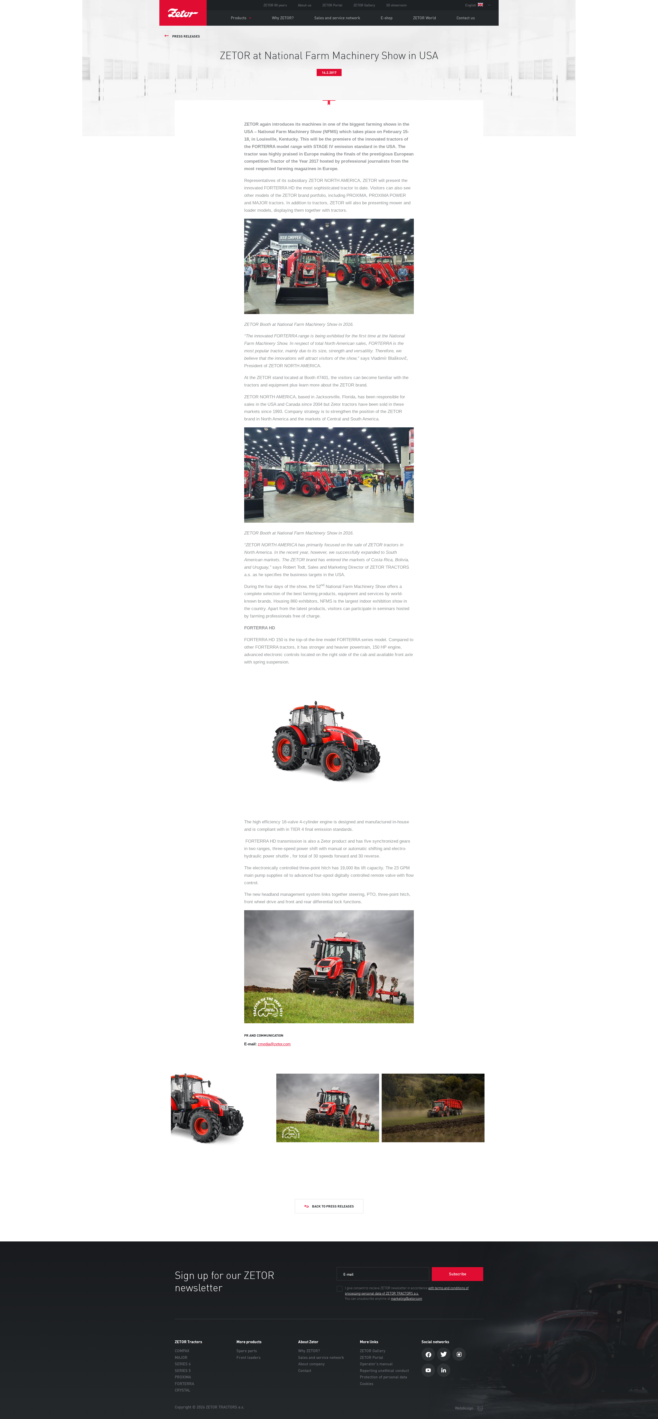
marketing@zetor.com (406, 1299)
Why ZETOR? (283, 17)
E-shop (386, 17)
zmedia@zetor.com (274, 1044)
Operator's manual (376, 1363)
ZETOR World (424, 17)
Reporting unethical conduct (384, 1370)
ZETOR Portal (332, 5)
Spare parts (246, 1350)
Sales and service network (337, 17)
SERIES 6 (183, 1363)
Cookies (366, 1383)
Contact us (465, 17)
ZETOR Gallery (364, 5)
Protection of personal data (383, 1377)
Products (238, 17)
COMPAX (182, 1350)
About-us (304, 5)
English (471, 5)
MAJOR (181, 1357)
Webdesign (464, 1408)
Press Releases (186, 36)
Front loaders (248, 1357)
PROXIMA (183, 1377)
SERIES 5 (183, 1370)
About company (311, 1363)
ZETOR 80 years (275, 5)
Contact (304, 1370)
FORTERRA (184, 1383)
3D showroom (396, 5)
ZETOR (183, 13)
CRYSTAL (182, 1390)
